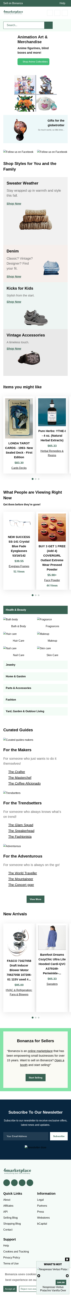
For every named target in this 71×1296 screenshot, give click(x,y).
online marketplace (40, 1051)
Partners (42, 1205)
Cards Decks (19, 468)
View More (35, 899)
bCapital (42, 1223)
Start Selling (35, 1077)
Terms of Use (11, 1263)
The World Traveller (22, 873)
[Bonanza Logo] (13, 12)
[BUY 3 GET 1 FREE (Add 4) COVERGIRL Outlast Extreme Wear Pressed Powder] (52, 551)
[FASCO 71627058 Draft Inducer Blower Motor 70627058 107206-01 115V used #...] (19, 968)
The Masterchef (19, 777)
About (6, 1199)
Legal (40, 1199)
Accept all (10, 1289)
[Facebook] (6, 1182)
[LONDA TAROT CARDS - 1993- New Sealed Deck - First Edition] (19, 435)
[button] (33, 479)
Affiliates (8, 1205)
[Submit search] (48, 25)
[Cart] (50, 13)
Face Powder (52, 580)
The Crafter (16, 772)
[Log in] (57, 13)
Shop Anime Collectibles (35, 61)
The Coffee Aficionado (24, 783)
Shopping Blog (12, 1223)
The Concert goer (21, 885)
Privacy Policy (11, 1257)
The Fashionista (20, 836)
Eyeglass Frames (19, 566)
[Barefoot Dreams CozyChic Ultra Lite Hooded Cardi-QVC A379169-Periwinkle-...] (52, 968)
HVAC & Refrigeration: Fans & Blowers (19, 992)
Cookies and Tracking (16, 1251)
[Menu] (65, 13)
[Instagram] (30, 1182)
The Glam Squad (20, 825)
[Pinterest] (22, 1182)
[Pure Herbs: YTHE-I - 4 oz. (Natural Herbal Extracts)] (52, 435)
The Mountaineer (20, 879)
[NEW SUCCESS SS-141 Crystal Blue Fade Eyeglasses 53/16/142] (19, 551)
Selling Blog (10, 1217)
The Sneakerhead (21, 831)
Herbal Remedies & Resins (52, 453)
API (5, 1211)
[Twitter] (14, 1182)
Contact (7, 1229)
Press (40, 1211)
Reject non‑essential (31, 1289)
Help (62, 3)
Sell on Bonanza (13, 3)
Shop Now (14, 203)
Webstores (43, 1217)
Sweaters (52, 984)
